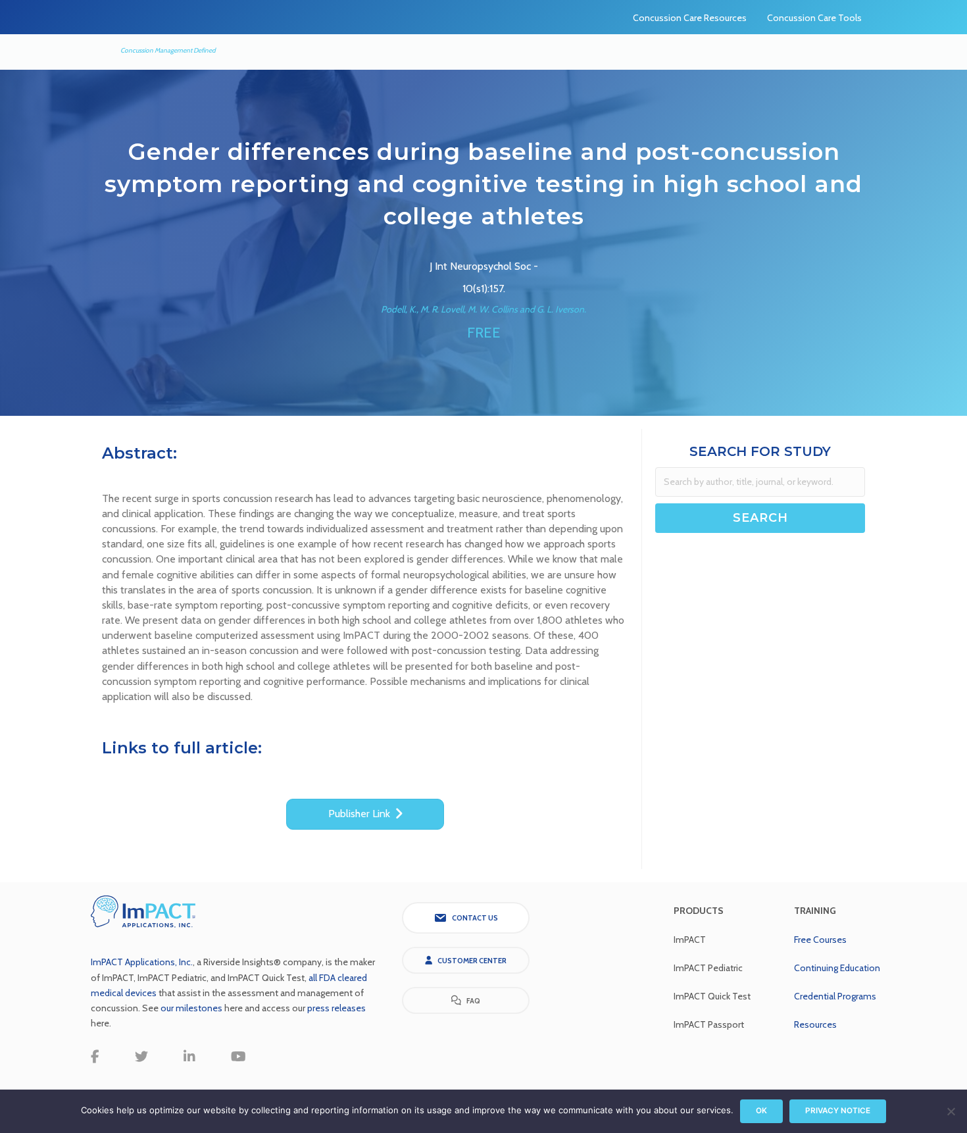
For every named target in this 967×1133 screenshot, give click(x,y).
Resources (815, 1024)
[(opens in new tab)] (143, 910)
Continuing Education (837, 968)
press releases (336, 1008)
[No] (950, 1111)
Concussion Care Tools (814, 18)
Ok (761, 1110)
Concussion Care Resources (690, 18)
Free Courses (820, 939)
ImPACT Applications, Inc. (142, 962)
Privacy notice (837, 1110)
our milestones (192, 1008)
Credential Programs (835, 996)
